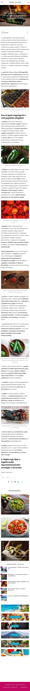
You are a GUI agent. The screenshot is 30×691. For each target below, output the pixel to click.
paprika (8, 477)
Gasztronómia (15, 9)
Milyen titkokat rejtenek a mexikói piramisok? (16, 589)
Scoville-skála (13, 172)
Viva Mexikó (5, 32)
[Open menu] (2, 2)
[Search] (28, 2)
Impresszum (23, 687)
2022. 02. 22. (15, 21)
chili (3, 477)
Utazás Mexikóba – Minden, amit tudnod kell (18, 568)
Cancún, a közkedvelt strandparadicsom (18, 596)
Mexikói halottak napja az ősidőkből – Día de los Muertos (18, 582)
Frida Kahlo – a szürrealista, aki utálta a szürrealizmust (18, 575)
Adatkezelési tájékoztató (10, 687)
